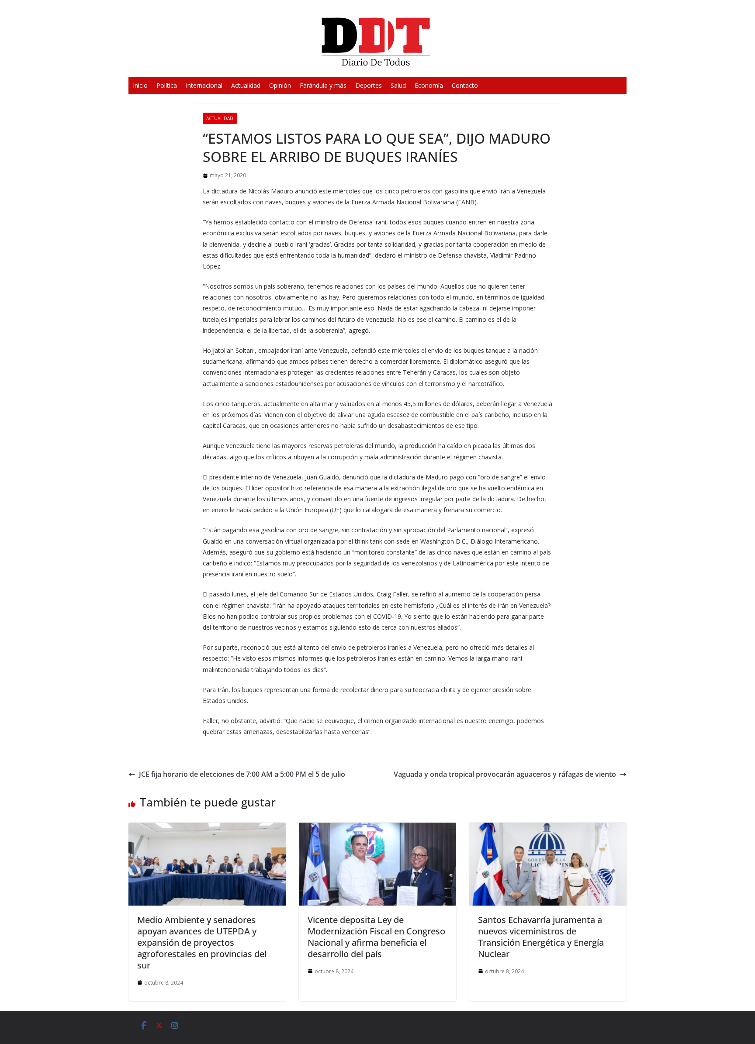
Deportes (368, 85)
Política (166, 85)
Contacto (465, 85)
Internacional (204, 85)
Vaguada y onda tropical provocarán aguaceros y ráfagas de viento (505, 774)
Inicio (140, 85)
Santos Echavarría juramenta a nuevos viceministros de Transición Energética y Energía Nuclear (541, 937)
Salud (398, 85)
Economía (429, 85)
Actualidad (245, 85)
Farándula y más (323, 85)
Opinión (280, 85)
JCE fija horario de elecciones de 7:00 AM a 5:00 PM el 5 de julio (242, 774)
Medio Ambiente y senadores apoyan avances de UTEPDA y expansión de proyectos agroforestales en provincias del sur (202, 942)
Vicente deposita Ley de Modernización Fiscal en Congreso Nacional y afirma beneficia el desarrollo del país (376, 937)
